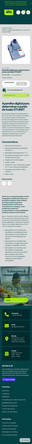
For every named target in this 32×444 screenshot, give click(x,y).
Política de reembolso (9, 412)
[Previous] (4, 183)
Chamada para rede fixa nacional (13, 400)
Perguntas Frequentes (10, 406)
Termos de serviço (8, 409)
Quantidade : (9, 83)
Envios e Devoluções (9, 429)
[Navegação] (28, 12)
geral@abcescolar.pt (9, 403)
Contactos (5, 394)
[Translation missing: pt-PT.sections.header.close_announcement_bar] (31, 3)
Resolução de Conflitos (10, 432)
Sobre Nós (5, 391)
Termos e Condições (9, 423)
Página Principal (7, 28)
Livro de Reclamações (9, 435)
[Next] (10, 183)
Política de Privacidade (10, 426)
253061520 (5, 397)
